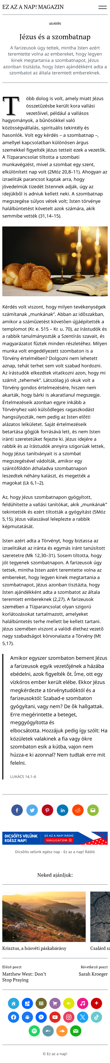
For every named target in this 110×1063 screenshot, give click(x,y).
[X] (83, 1017)
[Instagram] (69, 1017)
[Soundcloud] (62, 1031)
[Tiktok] (96, 1017)
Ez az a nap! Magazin (33, 7)
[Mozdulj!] (96, 1003)
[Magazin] (41, 1003)
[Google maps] (27, 1003)
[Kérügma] (55, 1003)
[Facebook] (13, 1017)
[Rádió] (69, 1003)
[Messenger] (41, 1017)
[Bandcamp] (48, 1031)
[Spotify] (34, 1031)
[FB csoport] (27, 1017)
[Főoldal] (13, 1003)
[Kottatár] (83, 1003)
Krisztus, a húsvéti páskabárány (34, 948)
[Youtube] (55, 1017)
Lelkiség (55, 23)
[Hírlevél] (76, 1031)
